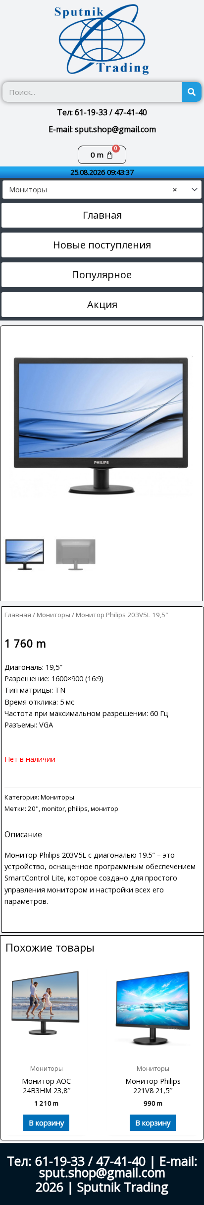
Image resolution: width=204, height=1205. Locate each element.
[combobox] (102, 189)
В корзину (46, 1122)
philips (78, 808)
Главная (17, 614)
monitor (53, 808)
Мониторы (53, 614)
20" (33, 808)
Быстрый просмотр (46, 1050)
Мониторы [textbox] (93, 189)
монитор (104, 808)
